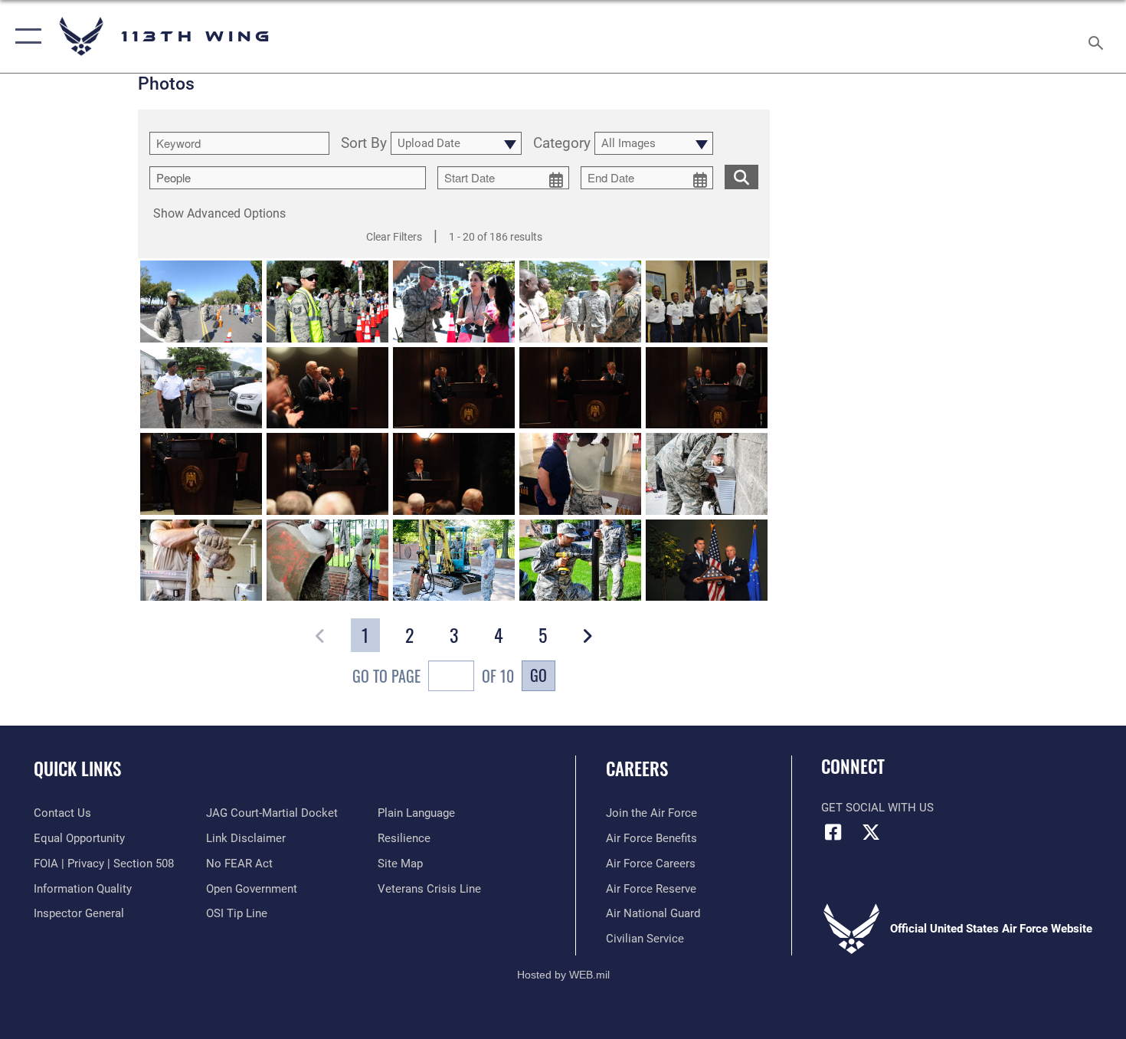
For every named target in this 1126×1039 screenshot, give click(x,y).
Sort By (364, 144)
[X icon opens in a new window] (870, 832)
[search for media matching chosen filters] (741, 176)
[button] (25, 36)
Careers (637, 768)
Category (562, 144)
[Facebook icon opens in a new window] (832, 832)
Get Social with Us (877, 807)
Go (538, 675)
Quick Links (77, 768)
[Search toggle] (1098, 36)
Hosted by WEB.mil (563, 975)
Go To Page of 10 (433, 675)
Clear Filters (394, 237)
